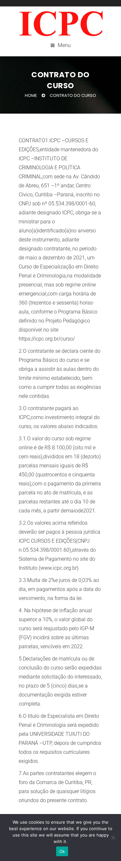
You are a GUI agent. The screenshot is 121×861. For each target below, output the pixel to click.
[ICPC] (61, 23)
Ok (62, 851)
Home (31, 95)
